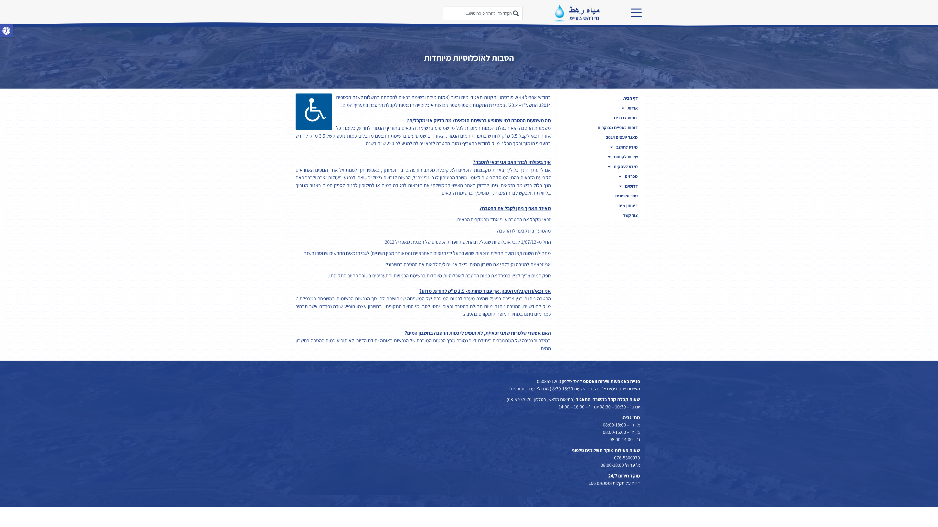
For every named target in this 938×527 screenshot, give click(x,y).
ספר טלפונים (626, 196)
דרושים (631, 186)
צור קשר (630, 215)
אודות (633, 108)
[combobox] (483, 13)
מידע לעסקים (626, 166)
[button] (6, 30)
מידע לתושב (627, 147)
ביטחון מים (628, 205)
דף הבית (630, 98)
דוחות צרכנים (626, 118)
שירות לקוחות (626, 157)
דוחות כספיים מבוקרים (618, 127)
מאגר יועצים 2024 (622, 137)
